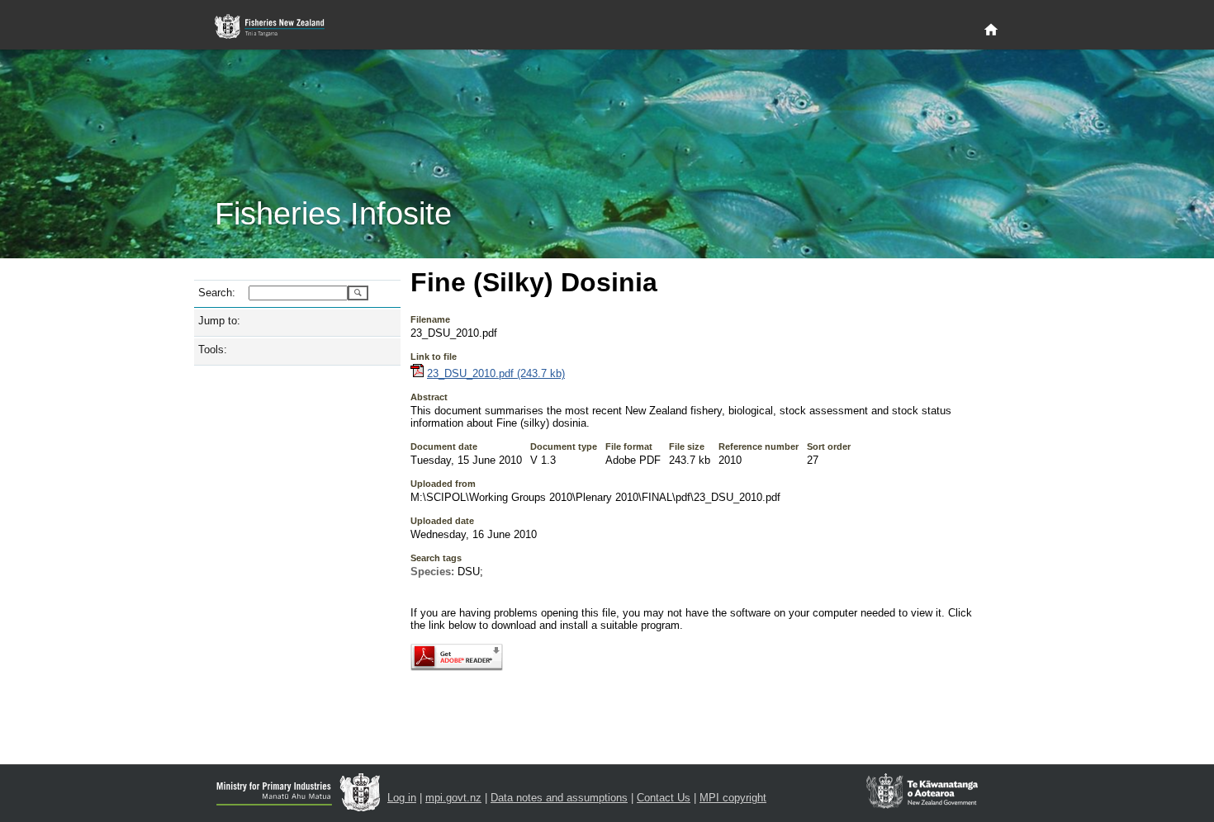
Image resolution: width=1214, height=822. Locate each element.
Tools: (212, 349)
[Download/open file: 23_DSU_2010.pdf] (417, 373)
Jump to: (219, 320)
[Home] (991, 30)
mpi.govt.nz (453, 797)
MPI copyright (732, 797)
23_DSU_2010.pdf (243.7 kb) (496, 373)
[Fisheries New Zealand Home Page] (279, 26)
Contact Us (663, 797)
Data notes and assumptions (559, 797)
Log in (401, 797)
